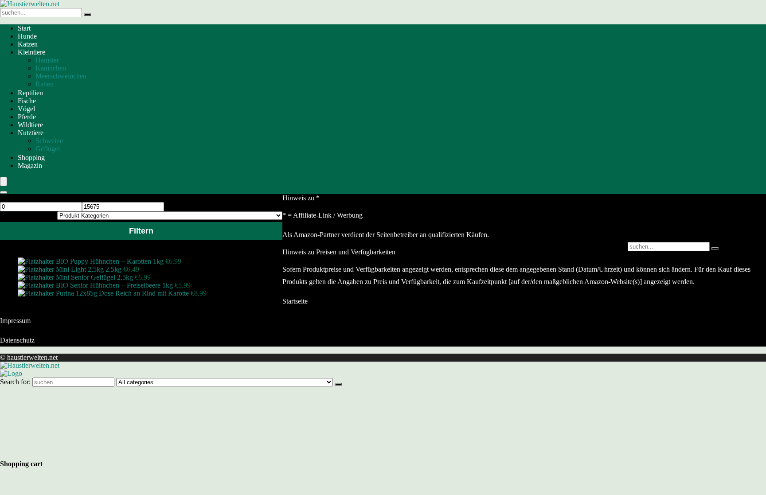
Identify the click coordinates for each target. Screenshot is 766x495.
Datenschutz (17, 340)
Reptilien (30, 93)
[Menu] (3, 181)
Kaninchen (50, 68)
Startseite (295, 301)
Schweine (49, 140)
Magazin (30, 165)
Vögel (26, 109)
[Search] (3, 192)
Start (24, 28)
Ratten (44, 84)
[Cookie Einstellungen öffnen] (66, 451)
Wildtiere (30, 125)
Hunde (27, 36)
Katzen (28, 44)
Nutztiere (30, 132)
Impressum (15, 320)
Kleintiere (31, 52)
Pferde (27, 117)
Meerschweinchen (60, 76)
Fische (27, 101)
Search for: (15, 382)
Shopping (31, 157)
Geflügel (47, 148)
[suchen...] (87, 14)
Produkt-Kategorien (27, 215)
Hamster (47, 60)
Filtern (141, 230)
